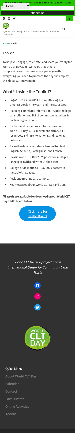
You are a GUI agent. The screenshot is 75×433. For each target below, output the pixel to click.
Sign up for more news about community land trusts (37, 3)
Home (6, 43)
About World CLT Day (20, 376)
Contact (11, 391)
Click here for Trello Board (37, 213)
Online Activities (17, 406)
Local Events (14, 399)
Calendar (12, 383)
